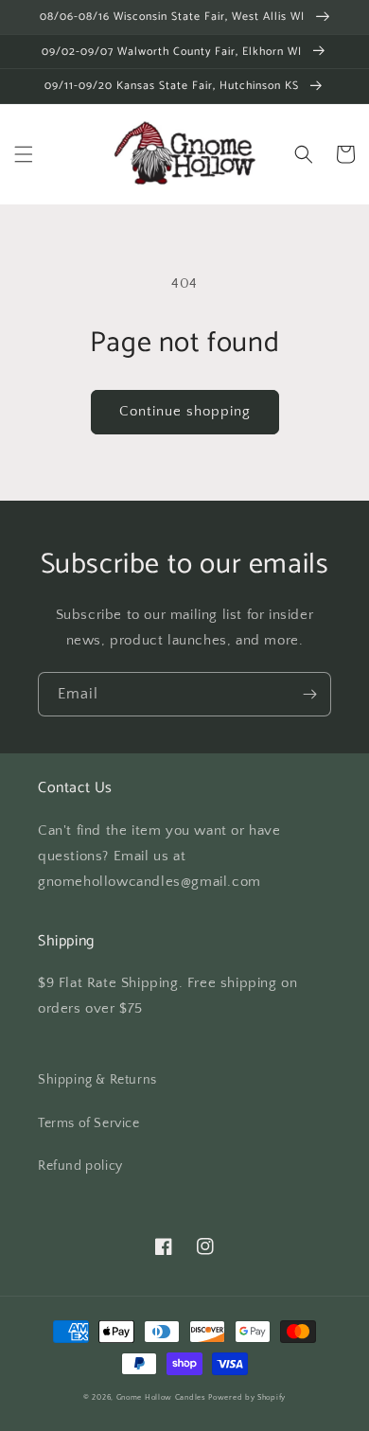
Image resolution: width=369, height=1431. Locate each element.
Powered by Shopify (247, 1397)
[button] (23, 154)
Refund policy (80, 1166)
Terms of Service (89, 1123)
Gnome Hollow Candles (161, 1397)
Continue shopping (185, 411)
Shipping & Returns (97, 1079)
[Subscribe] (309, 694)
